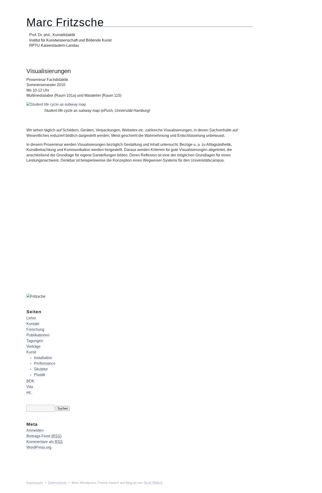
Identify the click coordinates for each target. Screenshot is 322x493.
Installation (43, 358)
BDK (30, 381)
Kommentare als (44, 442)
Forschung (35, 329)
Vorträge (33, 346)
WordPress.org (38, 447)
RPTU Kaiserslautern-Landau (54, 45)
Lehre (31, 318)
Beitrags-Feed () (44, 436)
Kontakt (32, 324)
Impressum (34, 483)
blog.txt (131, 483)
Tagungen (34, 341)
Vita (29, 387)
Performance (44, 363)
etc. (29, 392)
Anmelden (35, 430)
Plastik (39, 375)
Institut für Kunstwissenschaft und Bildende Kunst (68, 40)
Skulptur (41, 369)
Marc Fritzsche (65, 22)
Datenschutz (57, 483)
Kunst (31, 352)
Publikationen (38, 335)
